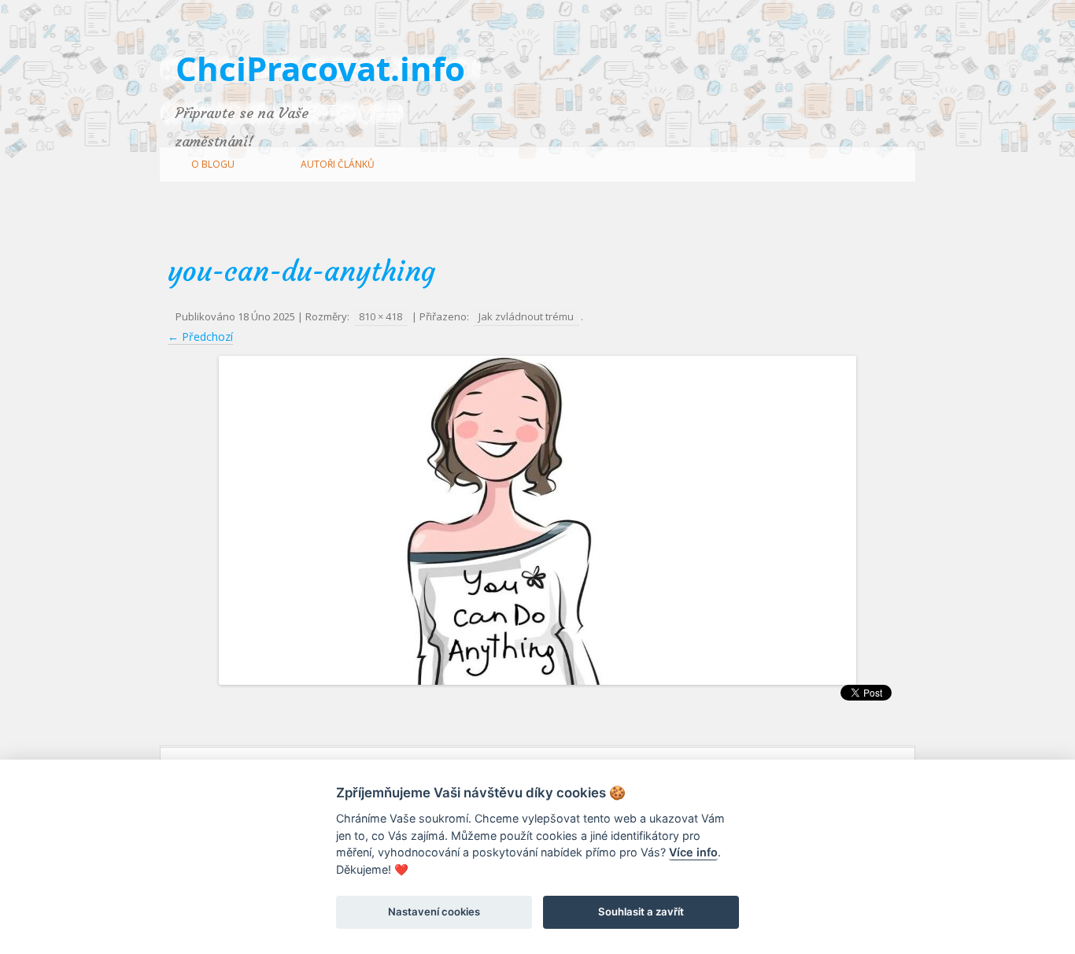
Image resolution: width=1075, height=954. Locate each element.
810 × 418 (380, 316)
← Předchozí (200, 336)
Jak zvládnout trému (526, 316)
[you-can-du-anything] (537, 520)
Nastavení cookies (434, 911)
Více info (693, 852)
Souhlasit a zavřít (641, 911)
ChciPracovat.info (320, 68)
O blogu (213, 164)
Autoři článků (338, 164)
